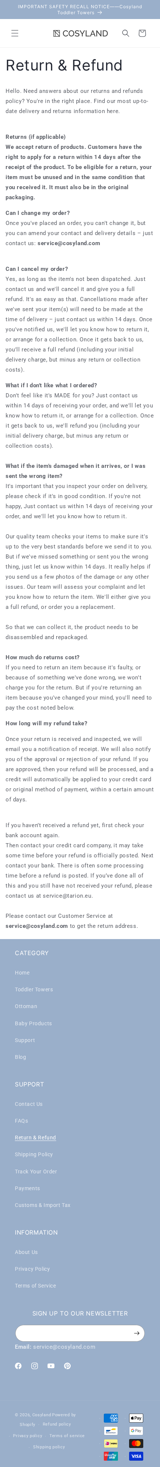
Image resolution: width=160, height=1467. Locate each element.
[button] (15, 33)
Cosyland (41, 1415)
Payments (27, 1188)
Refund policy (57, 1424)
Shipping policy (49, 1447)
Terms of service (67, 1435)
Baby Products (33, 1023)
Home (22, 973)
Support (25, 1040)
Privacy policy (27, 1435)
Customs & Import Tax (43, 1205)
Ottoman (26, 1006)
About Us (26, 1252)
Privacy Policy (32, 1269)
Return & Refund (35, 1138)
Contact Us (29, 1104)
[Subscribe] (136, 1333)
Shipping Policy (34, 1154)
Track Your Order (36, 1171)
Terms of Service (35, 1286)
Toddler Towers (34, 989)
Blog (20, 1057)
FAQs (21, 1121)
